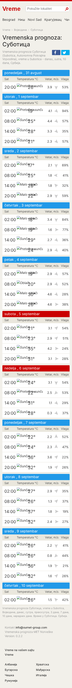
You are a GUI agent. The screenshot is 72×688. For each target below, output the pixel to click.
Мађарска (43, 669)
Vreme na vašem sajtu (19, 650)
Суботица (37, 29)
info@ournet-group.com (31, 627)
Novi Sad (35, 20)
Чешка (9, 675)
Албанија (11, 664)
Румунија (11, 680)
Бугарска (11, 669)
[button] (56, 52)
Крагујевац (53, 20)
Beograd (8, 20)
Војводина (20, 29)
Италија (41, 675)
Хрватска (42, 664)
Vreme (6, 29)
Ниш (21, 20)
